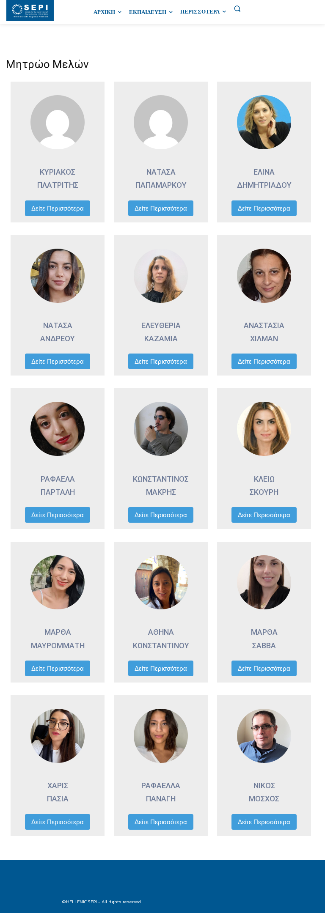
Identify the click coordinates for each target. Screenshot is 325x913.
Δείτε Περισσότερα (57, 208)
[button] (237, 8)
